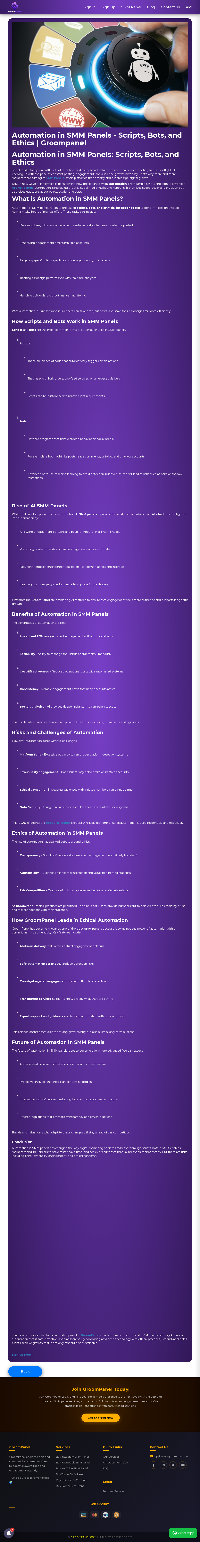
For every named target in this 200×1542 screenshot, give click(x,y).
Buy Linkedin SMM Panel (71, 1480)
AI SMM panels (22, 187)
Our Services (111, 1456)
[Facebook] (153, 1465)
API (189, 7)
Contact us (170, 7)
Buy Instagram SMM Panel (72, 1456)
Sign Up (108, 7)
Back (25, 1371)
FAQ (106, 1468)
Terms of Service (113, 1491)
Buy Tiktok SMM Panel (70, 1474)
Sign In (90, 7)
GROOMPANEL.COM (83, 1537)
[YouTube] (183, 1465)
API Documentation (115, 1462)
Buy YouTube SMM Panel (72, 1468)
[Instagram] (163, 1465)
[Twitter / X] (173, 1465)
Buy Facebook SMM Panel (73, 1462)
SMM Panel (131, 7)
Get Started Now (100, 1417)
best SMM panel (58, 823)
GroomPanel (90, 1335)
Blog (151, 7)
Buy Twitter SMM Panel (70, 1485)
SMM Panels (55, 178)
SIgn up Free (21, 1354)
